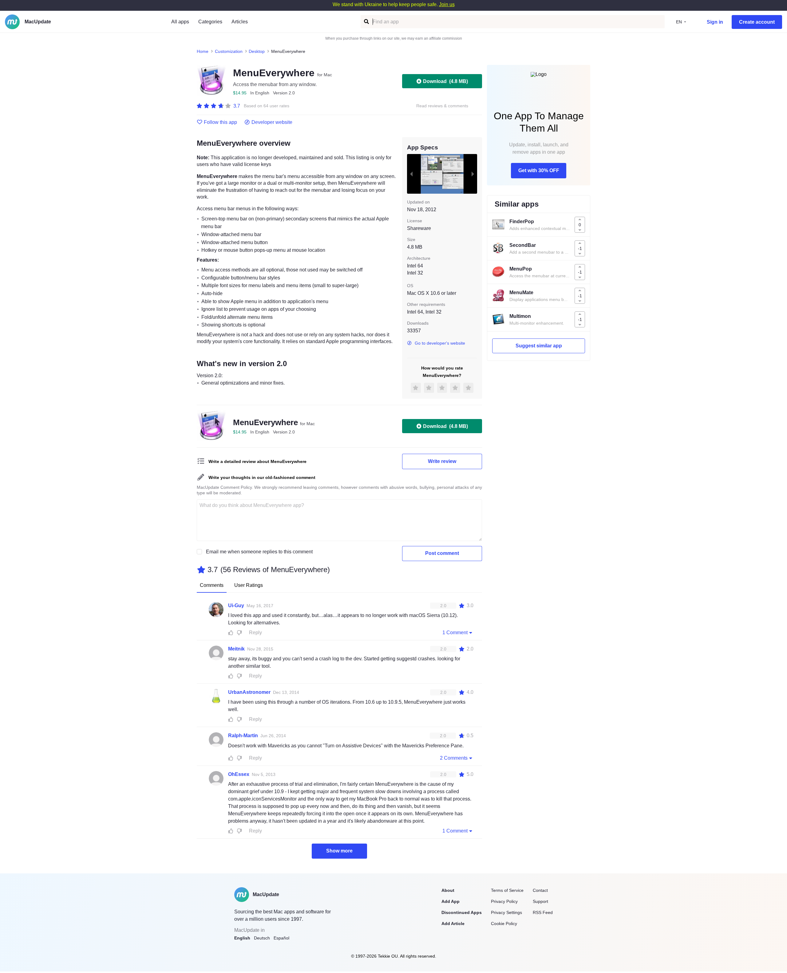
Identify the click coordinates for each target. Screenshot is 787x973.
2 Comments (454, 758)
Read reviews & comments (442, 106)
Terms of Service (507, 890)
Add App (450, 901)
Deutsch (262, 938)
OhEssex (238, 774)
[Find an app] (366, 22)
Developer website (271, 122)
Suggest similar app (539, 345)
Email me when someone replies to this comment (259, 551)
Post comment (442, 553)
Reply (255, 632)
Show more (339, 851)
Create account (757, 22)
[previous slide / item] (411, 173)
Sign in (715, 22)
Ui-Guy (236, 605)
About (447, 890)
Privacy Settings (506, 912)
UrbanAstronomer (249, 692)
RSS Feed (543, 912)
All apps (180, 21)
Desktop (257, 51)
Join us (447, 4)
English (242, 938)
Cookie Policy (504, 923)
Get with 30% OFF (538, 170)
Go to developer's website (440, 343)
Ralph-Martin (243, 735)
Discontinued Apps (461, 912)
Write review (442, 461)
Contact (540, 890)
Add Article (453, 923)
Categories (210, 21)
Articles (239, 21)
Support (540, 901)
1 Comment (455, 632)
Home (202, 51)
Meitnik (236, 649)
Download (445, 81)
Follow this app (220, 122)
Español (281, 938)
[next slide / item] (473, 173)
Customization (229, 51)
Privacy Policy (504, 901)
